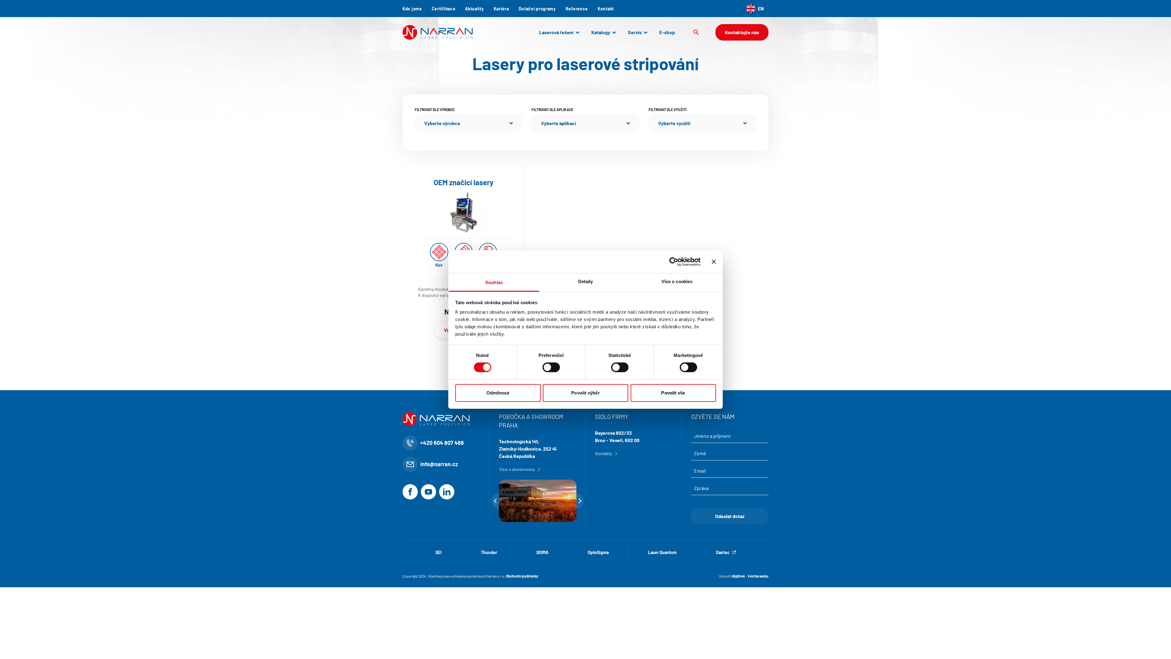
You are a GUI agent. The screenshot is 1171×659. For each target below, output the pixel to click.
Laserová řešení (556, 32)
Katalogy (600, 32)
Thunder (489, 552)
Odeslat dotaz (729, 516)
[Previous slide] (495, 501)
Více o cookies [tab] (677, 281)
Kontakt (606, 8)
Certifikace (444, 8)
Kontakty (603, 453)
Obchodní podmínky (522, 576)
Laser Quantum (662, 552)
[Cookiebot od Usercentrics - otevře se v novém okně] (673, 261)
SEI (438, 552)
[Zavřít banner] (714, 261)
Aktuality (474, 8)
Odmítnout (498, 392)
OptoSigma (598, 552)
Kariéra (501, 8)
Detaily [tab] (585, 281)
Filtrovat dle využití (667, 109)
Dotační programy (537, 8)
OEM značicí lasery (463, 182)
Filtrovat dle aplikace (552, 109)
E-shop (667, 32)
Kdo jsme (412, 8)
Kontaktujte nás (742, 32)
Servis (635, 32)
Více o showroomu (517, 469)
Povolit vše (673, 392)
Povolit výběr (585, 392)
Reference (577, 8)
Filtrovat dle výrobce (435, 109)
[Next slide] (580, 501)
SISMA (542, 552)
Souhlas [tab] (494, 282)
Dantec (723, 552)
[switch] (551, 367)
